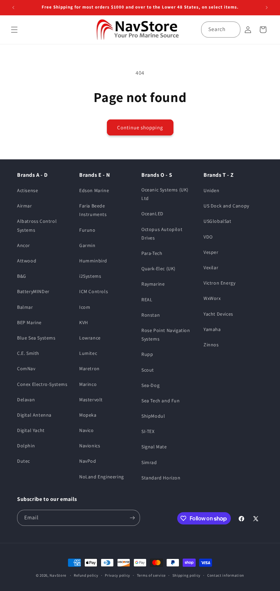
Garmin (87, 245)
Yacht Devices (218, 314)
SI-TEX (148, 431)
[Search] (232, 29)
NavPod (87, 461)
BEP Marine (29, 322)
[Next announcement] (266, 7)
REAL (146, 300)
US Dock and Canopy (226, 206)
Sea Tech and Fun (160, 401)
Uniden (212, 190)
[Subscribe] (132, 518)
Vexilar (211, 267)
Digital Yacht (31, 430)
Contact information (225, 575)
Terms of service (151, 575)
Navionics (89, 446)
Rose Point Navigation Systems (165, 334)
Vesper (211, 252)
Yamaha (212, 329)
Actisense (27, 190)
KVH (83, 322)
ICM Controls (93, 291)
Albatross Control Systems (37, 225)
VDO (208, 237)
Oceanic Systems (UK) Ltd (164, 194)
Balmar (25, 307)
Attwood (26, 261)
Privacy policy (117, 575)
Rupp (147, 354)
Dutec (23, 461)
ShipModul (153, 416)
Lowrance (90, 338)
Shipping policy (186, 575)
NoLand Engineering (101, 477)
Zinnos (211, 345)
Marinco (88, 384)
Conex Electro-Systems (42, 384)
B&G (21, 276)
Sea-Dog (150, 385)
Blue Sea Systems (36, 338)
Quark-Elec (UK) (158, 268)
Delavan (26, 400)
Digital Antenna (34, 415)
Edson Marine (94, 190)
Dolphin (26, 446)
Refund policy (86, 575)
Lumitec (88, 353)
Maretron (89, 368)
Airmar (24, 206)
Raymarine (153, 284)
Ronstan (150, 315)
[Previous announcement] (13, 7)
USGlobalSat (218, 221)
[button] (14, 29)
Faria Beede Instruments (93, 210)
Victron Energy (219, 283)
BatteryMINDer (33, 291)
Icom (84, 307)
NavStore (58, 575)
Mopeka (88, 415)
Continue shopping (140, 127)
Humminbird (93, 261)
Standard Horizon (161, 478)
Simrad (149, 462)
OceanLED (152, 214)
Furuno (87, 230)
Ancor (23, 245)
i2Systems (90, 276)
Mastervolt (91, 400)
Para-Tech (151, 253)
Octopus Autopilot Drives (161, 233)
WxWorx (212, 298)
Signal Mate (154, 447)
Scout (147, 370)
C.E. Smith (28, 353)
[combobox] (220, 29)
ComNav (26, 368)
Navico (86, 430)
